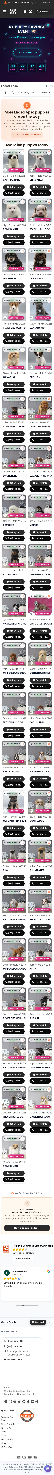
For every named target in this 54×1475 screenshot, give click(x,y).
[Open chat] (47, 1468)
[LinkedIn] (32, 1401)
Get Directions (14, 1359)
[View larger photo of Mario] (49, 645)
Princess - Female (17, 1063)
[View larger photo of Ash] (49, 744)
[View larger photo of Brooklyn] (22, 695)
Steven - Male (41, 323)
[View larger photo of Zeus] (49, 793)
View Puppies (25, 52)
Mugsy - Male (14, 1162)
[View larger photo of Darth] (49, 201)
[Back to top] (50, 1322)
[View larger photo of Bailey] (49, 941)
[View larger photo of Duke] (22, 152)
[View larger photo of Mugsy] (22, 1138)
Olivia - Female (15, 373)
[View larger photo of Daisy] (49, 1089)
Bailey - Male (41, 964)
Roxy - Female (42, 619)
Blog (3, 1443)
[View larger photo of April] (22, 793)
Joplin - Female (16, 1112)
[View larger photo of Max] (22, 547)
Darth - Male (41, 225)
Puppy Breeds (8, 1439)
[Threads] (36, 1401)
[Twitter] (19, 1401)
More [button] (50, 86)
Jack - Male (40, 274)
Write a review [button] (22, 1258)
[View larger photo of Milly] (49, 695)
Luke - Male (13, 422)
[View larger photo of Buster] (22, 892)
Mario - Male (40, 669)
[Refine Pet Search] (5, 92)
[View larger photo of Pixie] (22, 990)
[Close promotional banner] (48, 25)
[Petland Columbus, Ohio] (13, 11)
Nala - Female (42, 570)
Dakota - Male (15, 866)
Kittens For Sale (6, 1430)
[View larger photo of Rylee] (49, 990)
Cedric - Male (41, 373)
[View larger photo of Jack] (49, 251)
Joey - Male (13, 274)
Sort (44, 92)
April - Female (15, 816)
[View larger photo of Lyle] (22, 596)
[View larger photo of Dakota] (22, 842)
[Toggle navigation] (4, 12)
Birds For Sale (8, 1424)
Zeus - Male (41, 816)
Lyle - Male (13, 619)
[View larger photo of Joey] (22, 251)
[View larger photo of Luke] (22, 399)
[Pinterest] (23, 1401)
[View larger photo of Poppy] (49, 1040)
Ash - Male (40, 767)
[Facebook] (5, 1401)
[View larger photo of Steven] (49, 300)
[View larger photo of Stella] (22, 744)
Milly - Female (41, 718)
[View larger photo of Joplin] (22, 1089)
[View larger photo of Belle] (22, 941)
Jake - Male (40, 175)
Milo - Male (13, 669)
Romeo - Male (15, 323)
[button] (13, 152)
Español (7, 1447)
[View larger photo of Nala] (49, 547)
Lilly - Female (14, 225)
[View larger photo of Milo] (22, 645)
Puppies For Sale (7, 1419)
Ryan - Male (14, 471)
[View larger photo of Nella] (49, 842)
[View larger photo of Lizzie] (49, 497)
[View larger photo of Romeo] (22, 300)
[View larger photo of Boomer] (49, 399)
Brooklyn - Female (17, 718)
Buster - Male (14, 915)
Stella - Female (15, 767)
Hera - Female (42, 915)
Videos (4, 1435)
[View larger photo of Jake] (49, 152)
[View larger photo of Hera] (49, 892)
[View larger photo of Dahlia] (49, 448)
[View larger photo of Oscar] (22, 497)
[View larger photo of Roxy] (49, 596)
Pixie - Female (15, 1014)
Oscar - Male (14, 521)
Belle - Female (15, 964)
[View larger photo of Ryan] (22, 448)
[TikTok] (28, 1401)
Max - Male (13, 570)
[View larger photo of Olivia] (22, 349)
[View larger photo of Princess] (22, 1040)
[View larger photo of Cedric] (49, 349)
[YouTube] (14, 1401)
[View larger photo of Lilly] (22, 201)
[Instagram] (10, 1401)
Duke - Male (14, 175)
